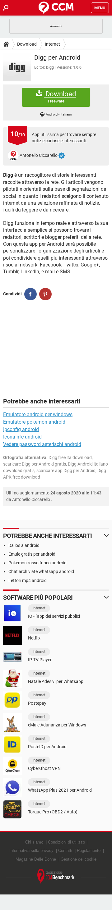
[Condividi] (30, 294)
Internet (52, 44)
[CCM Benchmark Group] (56, 876)
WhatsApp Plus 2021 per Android (60, 790)
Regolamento (88, 850)
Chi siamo (34, 842)
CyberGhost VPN (44, 768)
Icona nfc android (22, 437)
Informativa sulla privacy (31, 850)
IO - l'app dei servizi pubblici (54, 616)
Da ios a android (24, 545)
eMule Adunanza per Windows (57, 724)
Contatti (65, 850)
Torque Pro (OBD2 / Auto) (52, 811)
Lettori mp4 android (27, 580)
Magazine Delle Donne (36, 859)
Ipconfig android (21, 429)
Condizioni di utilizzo (66, 842)
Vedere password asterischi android (42, 444)
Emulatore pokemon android (34, 422)
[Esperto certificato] (61, 155)
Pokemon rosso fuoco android (37, 562)
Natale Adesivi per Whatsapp (55, 681)
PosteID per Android (47, 746)
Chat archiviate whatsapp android (41, 571)
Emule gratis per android (31, 554)
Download (27, 44)
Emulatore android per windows (37, 414)
